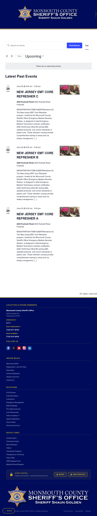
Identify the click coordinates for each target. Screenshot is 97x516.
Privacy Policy (68, 511)
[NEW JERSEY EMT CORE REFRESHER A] (70, 212)
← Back (8, 511)
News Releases (11, 445)
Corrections (10, 399)
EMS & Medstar (11, 406)
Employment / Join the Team (16, 367)
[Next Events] (11, 56)
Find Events (74, 45)
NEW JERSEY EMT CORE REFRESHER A (35, 216)
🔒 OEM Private (77, 474)
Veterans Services (12, 377)
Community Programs (13, 451)
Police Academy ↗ (13, 416)
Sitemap (88, 511)
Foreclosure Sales (12, 441)
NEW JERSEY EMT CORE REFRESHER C (35, 94)
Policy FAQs (10, 458)
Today (19, 56)
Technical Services (13, 425)
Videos (8, 448)
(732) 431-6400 (12, 337)
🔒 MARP (60, 474)
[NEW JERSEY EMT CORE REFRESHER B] (70, 151)
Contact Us (10, 380)
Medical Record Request (15, 464)
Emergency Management (15, 402)
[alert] (48, 66)
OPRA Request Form (13, 461)
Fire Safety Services (13, 409)
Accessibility (79, 511)
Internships (10, 370)
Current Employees (13, 373)
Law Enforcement (12, 412)
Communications (12, 396)
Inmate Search (11, 438)
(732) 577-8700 (12, 330)
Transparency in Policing (15, 454)
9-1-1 (8, 323)
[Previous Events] (6, 56)
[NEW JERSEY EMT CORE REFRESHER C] (70, 90)
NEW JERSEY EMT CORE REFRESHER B (35, 155)
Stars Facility (11, 422)
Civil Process (11, 392)
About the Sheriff (12, 364)
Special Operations (13, 419)
